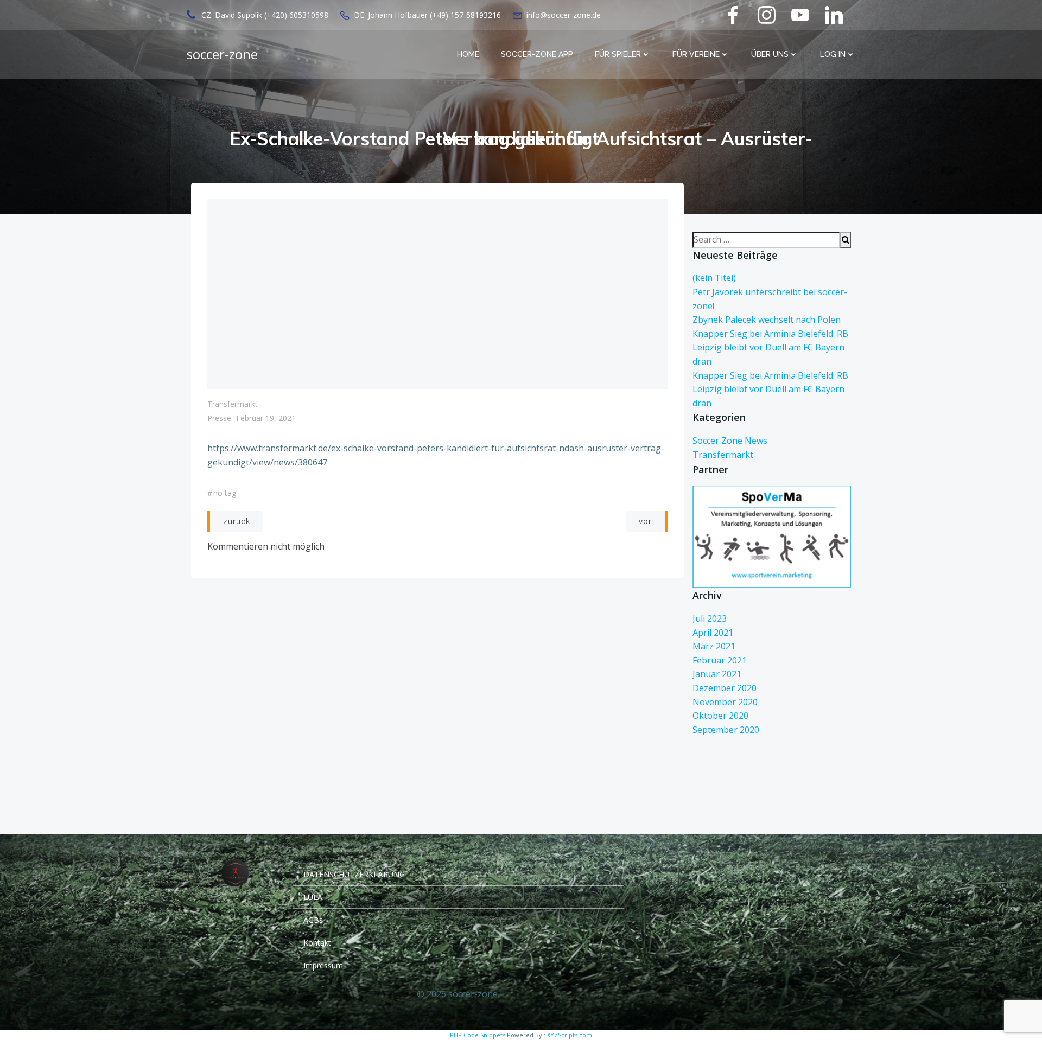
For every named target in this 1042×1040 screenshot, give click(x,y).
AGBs (313, 920)
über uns (770, 54)
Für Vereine (696, 54)
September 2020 (725, 730)
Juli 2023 (709, 618)
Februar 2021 (719, 660)
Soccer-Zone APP (537, 54)
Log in (833, 54)
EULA (312, 897)
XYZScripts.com (569, 1035)
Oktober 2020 (720, 716)
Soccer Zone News (729, 440)
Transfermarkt (232, 404)
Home (468, 54)
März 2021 (713, 646)
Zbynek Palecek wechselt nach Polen (766, 320)
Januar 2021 (716, 674)
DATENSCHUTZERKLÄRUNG (354, 874)
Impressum (323, 965)
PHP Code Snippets (477, 1035)
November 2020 (725, 702)
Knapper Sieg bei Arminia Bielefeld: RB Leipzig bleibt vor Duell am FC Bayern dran (770, 347)
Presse (219, 418)
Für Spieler (618, 54)
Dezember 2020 (724, 688)
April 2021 (712, 633)
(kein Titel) (714, 278)
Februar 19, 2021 (266, 418)
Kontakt (317, 942)
